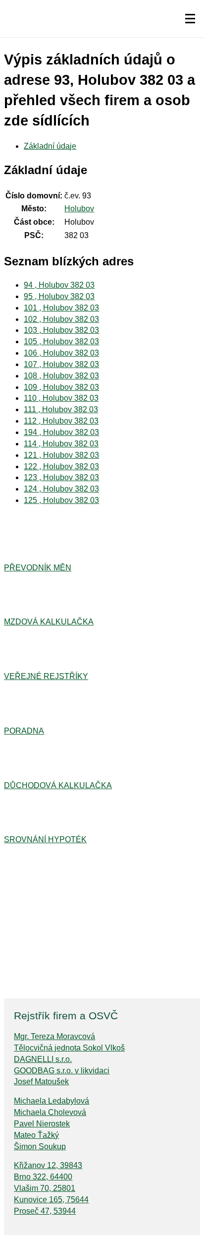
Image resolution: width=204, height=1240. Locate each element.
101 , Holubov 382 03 (61, 308)
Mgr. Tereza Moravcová (54, 1036)
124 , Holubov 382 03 (61, 489)
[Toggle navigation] (190, 19)
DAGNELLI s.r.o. (43, 1059)
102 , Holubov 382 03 (61, 319)
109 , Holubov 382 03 (61, 387)
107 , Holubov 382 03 (61, 364)
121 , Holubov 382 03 (61, 455)
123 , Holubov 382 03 (61, 477)
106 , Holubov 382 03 (61, 353)
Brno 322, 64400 (43, 1177)
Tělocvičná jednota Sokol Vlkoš (69, 1048)
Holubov (79, 208)
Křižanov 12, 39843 (48, 1165)
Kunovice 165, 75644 (51, 1199)
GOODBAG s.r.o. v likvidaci (61, 1070)
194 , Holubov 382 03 (61, 432)
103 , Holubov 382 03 (61, 330)
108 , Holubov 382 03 (61, 376)
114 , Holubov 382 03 (61, 443)
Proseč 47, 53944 (45, 1211)
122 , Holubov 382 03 (61, 466)
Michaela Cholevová (50, 1112)
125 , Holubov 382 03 (61, 500)
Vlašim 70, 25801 (44, 1188)
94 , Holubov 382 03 (59, 285)
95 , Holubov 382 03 (59, 296)
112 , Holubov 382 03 (61, 421)
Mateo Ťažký (36, 1135)
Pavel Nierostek (42, 1123)
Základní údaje (50, 146)
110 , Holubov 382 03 (61, 398)
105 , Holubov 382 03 (61, 341)
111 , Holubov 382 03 (61, 409)
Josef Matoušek (41, 1081)
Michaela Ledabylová (51, 1101)
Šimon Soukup (40, 1146)
